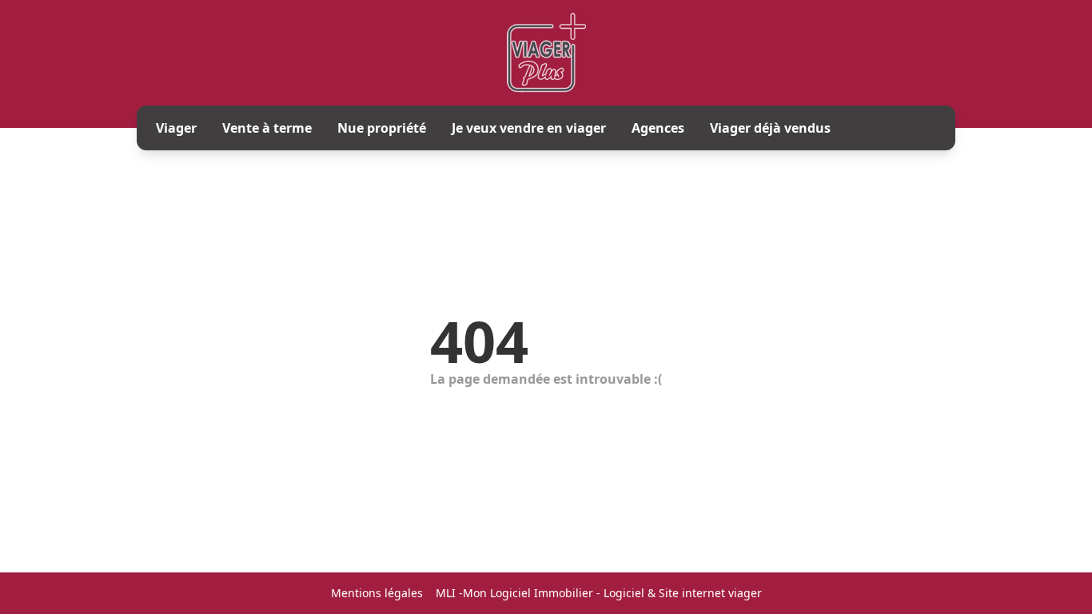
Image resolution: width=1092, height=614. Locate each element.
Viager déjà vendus (770, 128)
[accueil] (546, 53)
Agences (658, 128)
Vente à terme (267, 128)
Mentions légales (377, 592)
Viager (176, 128)
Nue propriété (381, 128)
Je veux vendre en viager (529, 128)
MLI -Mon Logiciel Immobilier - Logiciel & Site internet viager (599, 592)
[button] (1065, 535)
